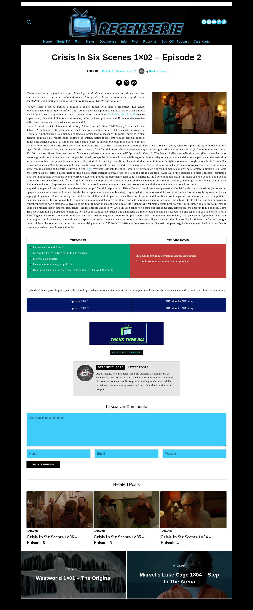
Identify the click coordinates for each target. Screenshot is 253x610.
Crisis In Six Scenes (113, 71)
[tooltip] (204, 21)
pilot (89, 168)
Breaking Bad (130, 114)
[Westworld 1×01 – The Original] (73, 575)
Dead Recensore (158, 71)
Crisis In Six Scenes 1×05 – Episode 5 (119, 539)
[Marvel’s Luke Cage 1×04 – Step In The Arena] (179, 575)
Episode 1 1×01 (80, 301)
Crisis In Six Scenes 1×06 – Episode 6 (51, 539)
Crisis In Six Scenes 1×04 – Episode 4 (185, 539)
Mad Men (113, 114)
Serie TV (131, 71)
